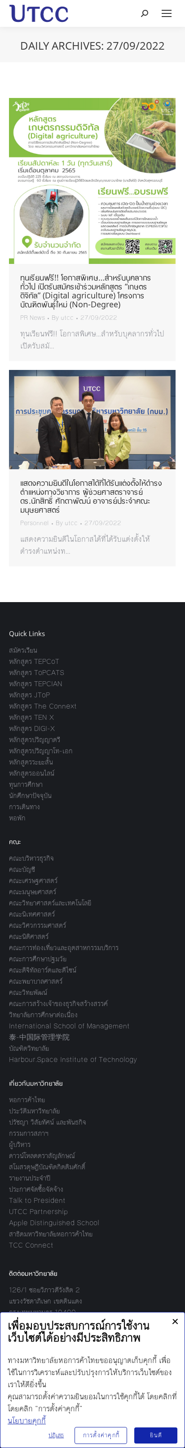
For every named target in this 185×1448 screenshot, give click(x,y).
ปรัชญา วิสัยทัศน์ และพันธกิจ (47, 1122)
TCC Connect (31, 1245)
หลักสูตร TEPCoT (34, 661)
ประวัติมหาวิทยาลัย (34, 1111)
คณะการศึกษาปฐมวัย (37, 959)
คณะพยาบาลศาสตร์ (35, 981)
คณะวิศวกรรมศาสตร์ (37, 925)
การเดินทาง (24, 807)
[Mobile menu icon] (166, 13)
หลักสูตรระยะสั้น (31, 762)
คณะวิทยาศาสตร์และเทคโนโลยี (50, 903)
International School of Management (69, 1026)
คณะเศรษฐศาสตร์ (33, 880)
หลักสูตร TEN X (31, 717)
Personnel (34, 523)
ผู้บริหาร (20, 1144)
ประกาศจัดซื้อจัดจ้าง (36, 1189)
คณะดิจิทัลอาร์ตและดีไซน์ (42, 970)
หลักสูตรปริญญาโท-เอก (41, 751)
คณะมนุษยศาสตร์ (32, 892)
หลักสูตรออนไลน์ (31, 773)
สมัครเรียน (23, 650)
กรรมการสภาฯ (28, 1133)
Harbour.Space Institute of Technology (73, 1059)
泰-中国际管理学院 (39, 1037)
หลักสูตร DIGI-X (32, 728)
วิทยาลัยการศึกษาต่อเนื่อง (43, 1015)
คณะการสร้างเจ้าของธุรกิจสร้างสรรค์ (58, 1003)
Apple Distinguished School (54, 1223)
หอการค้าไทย (27, 1100)
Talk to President (37, 1200)
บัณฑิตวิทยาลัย (29, 1048)
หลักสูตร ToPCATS (36, 672)
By (63, 318)
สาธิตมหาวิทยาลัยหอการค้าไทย (50, 1234)
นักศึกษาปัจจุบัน (30, 795)
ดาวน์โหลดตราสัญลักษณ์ (42, 1156)
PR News (32, 318)
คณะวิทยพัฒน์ (28, 992)
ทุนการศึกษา (26, 784)
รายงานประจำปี (29, 1178)
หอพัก (17, 818)
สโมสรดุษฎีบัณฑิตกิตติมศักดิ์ (47, 1167)
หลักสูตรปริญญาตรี (34, 740)
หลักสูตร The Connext (43, 706)
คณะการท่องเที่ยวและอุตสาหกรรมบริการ (64, 948)
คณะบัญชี (22, 869)
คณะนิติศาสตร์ (28, 936)
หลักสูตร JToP (29, 695)
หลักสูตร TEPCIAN (35, 684)
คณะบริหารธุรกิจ (31, 858)
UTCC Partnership (38, 1211)
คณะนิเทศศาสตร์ (32, 914)
